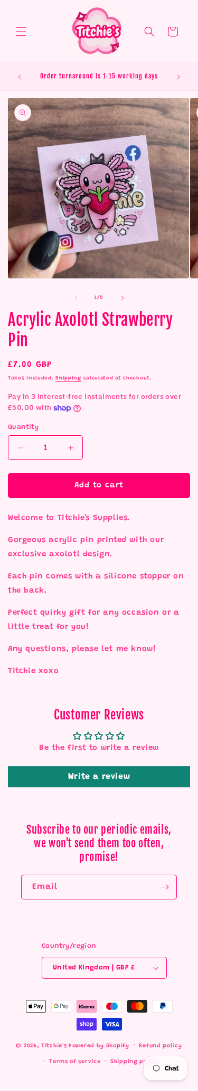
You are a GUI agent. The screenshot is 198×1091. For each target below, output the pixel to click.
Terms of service (74, 1062)
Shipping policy (134, 1062)
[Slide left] (76, 297)
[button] (21, 31)
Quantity (23, 427)
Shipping (68, 378)
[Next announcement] (178, 76)
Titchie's (54, 1045)
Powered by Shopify (99, 1045)
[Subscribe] (164, 887)
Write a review (99, 777)
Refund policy (160, 1046)
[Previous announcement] (19, 76)
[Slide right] (122, 297)
